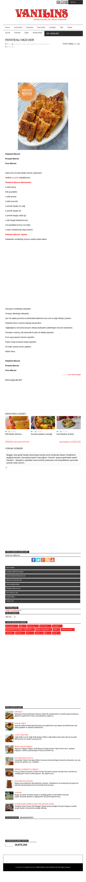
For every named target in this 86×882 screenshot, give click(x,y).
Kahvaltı (17, 33)
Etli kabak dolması (13, 434)
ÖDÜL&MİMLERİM (12, 584)
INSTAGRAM (62, 2)
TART (55, 629)
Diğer (27, 33)
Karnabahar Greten (65, 434)
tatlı (46, 633)
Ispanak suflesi (20, 723)
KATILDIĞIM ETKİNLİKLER (15, 576)
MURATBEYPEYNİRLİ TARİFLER (19, 629)
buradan (15, 178)
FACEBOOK (58, 2)
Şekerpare (18, 712)
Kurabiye (52, 27)
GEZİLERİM (10, 597)
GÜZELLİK (10, 601)
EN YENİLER (52, 33)
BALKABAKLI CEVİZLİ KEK (70, 442)
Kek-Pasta (41, 27)
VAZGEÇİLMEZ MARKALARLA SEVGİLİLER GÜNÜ (34, 804)
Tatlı (61, 27)
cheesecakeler (66, 629)
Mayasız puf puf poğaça (23, 746)
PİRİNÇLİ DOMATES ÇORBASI (26, 769)
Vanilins (27, 867)
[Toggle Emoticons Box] (6, 467)
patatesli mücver (34, 44)
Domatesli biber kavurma (24, 758)
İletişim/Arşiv (37, 33)
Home (7, 27)
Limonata (18, 792)
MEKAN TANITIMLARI (14, 580)
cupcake (9, 633)
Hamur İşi (31, 626)
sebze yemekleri (44, 44)
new (28, 44)
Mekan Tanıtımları (42, 629)
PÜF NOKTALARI (12, 593)
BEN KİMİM (10, 567)
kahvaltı (18, 633)
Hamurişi (29, 27)
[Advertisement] (43, 63)
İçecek (7, 33)
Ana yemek (16, 44)
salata (37, 633)
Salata (69, 27)
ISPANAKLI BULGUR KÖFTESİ (17, 442)
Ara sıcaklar (23, 44)
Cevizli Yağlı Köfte (21, 735)
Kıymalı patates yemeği (41, 434)
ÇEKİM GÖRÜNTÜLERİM (14, 572)
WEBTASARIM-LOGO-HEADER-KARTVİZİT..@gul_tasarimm (53, 867)
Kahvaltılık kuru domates (24, 781)
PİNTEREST (66, 2)
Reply (8, 44)
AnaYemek (18, 27)
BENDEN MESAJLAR (13, 588)
